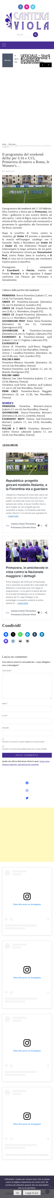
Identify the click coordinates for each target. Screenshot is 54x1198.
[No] (50, 1186)
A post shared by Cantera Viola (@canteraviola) (27, 1155)
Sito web (5, 728)
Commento (7, 670)
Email (5, 715)
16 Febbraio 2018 (9, 171)
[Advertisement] (27, 104)
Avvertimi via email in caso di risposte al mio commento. (23, 741)
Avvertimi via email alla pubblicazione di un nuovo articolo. (24, 749)
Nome (5, 703)
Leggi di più (31, 1192)
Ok (17, 1192)
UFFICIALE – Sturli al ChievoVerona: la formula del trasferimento (36, 59)
